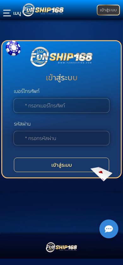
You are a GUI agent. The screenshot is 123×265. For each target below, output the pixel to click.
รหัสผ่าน (22, 123)
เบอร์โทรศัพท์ (26, 91)
